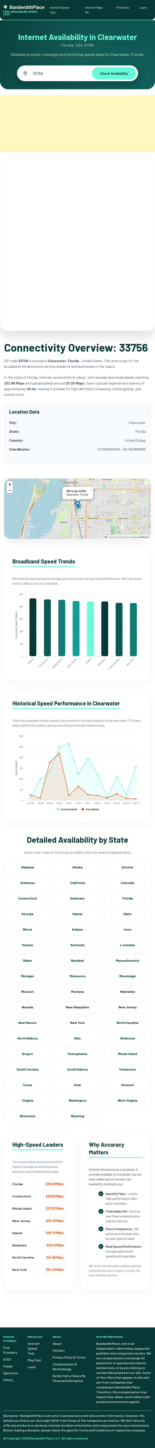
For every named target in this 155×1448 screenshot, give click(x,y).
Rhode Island (127, 1054)
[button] (77, 504)
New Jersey (127, 1007)
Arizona (127, 867)
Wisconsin (27, 1116)
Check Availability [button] (114, 73)
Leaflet (111, 537)
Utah (77, 1085)
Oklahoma (127, 1038)
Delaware (77, 898)
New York (77, 1023)
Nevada (27, 1007)
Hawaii (77, 914)
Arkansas (27, 883)
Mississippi (127, 976)
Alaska (77, 867)
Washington (77, 1100)
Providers (122, 7)
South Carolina (28, 1069)
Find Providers (10, 1350)
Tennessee (127, 1069)
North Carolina (127, 1023)
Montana (77, 991)
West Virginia (127, 1100)
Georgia (27, 914)
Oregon (27, 1054)
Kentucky (77, 945)
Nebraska (127, 991)
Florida (127, 898)
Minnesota (77, 976)
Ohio (77, 1038)
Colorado (127, 883)
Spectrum (10, 1373)
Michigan (27, 976)
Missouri (27, 991)
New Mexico (27, 1023)
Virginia (27, 1100)
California (77, 883)
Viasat (8, 1366)
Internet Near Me (94, 9)
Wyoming (77, 1116)
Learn (143, 7)
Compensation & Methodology (65, 1366)
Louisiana (127, 945)
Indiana (77, 929)
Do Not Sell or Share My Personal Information (69, 1378)
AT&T (7, 1359)
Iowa (127, 929)
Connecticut (27, 898)
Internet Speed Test (59, 9)
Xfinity (8, 1380)
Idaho (127, 914)
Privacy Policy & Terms (69, 1357)
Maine (27, 960)
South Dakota (77, 1069)
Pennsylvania (77, 1054)
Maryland (77, 960)
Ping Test (34, 1360)
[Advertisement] (77, 123)
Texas (27, 1085)
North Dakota (28, 1038)
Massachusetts (127, 960)
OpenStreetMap (127, 537)
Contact (59, 1350)
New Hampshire (77, 1007)
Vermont (127, 1085)
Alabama (27, 867)
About (57, 1343)
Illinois (27, 929)
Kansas (27, 945)
